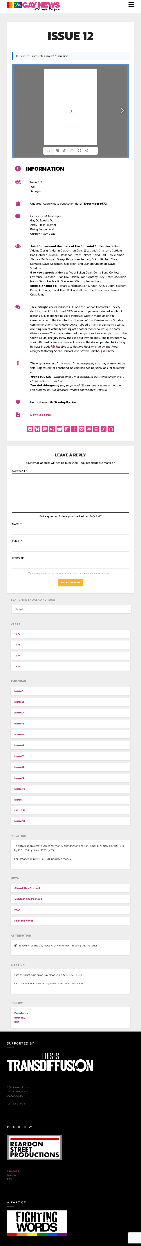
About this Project (27, 888)
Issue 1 (18, 691)
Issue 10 (19, 789)
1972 (17, 634)
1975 (17, 666)
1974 (17, 655)
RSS (16, 1022)
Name (17, 524)
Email (17, 541)
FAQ (17, 909)
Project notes (23, 920)
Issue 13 (19, 821)
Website (18, 558)
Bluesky (20, 1017)
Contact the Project (28, 899)
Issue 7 (19, 756)
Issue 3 (19, 712)
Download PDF (41, 414)
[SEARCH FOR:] (70, 609)
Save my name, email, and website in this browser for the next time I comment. (71, 573)
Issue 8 (19, 767)
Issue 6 (19, 745)
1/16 (48, 151)
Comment (19, 470)
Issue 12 (20, 810)
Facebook (21, 1013)
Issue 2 (19, 702)
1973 (17, 644)
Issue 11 (19, 799)
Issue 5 (19, 734)
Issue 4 (19, 723)
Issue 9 (19, 778)
